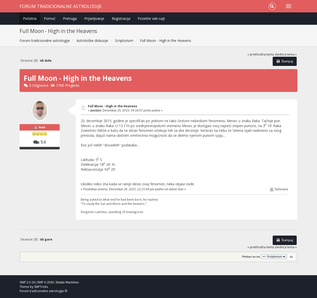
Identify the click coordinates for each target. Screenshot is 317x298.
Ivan (42, 127)
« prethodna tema (260, 54)
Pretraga (70, 18)
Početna (29, 18)
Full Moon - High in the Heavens (112, 106)
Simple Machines (67, 282)
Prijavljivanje (94, 18)
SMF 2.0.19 (27, 282)
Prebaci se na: (251, 256)
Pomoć (49, 18)
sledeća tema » (286, 54)
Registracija (121, 18)
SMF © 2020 (45, 282)
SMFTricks (41, 287)
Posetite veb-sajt (151, 18)
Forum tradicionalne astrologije (61, 6)
